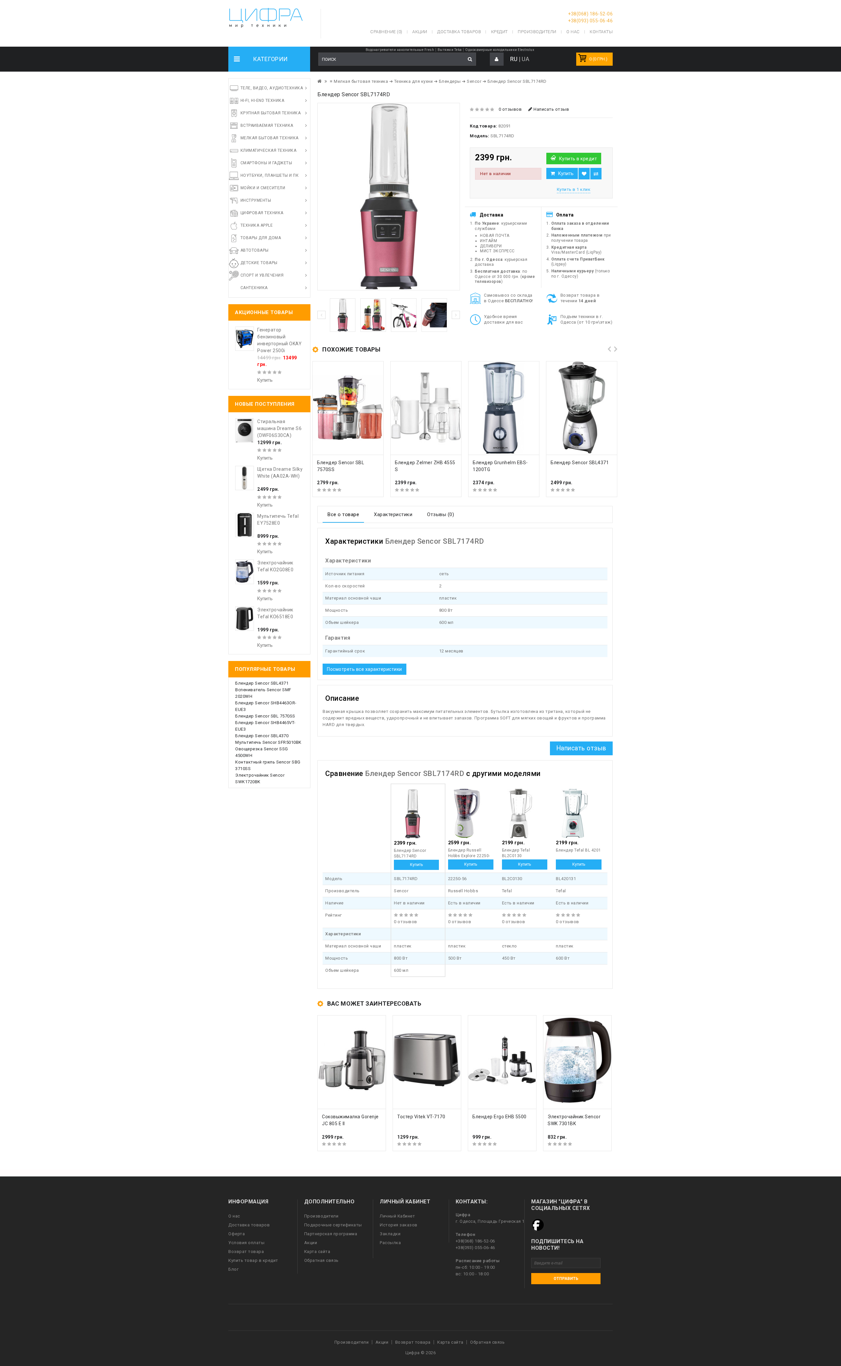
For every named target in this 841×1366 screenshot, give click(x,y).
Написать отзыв (551, 109)
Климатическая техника (268, 150)
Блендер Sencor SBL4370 (261, 735)
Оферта (236, 1233)
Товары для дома (260, 238)
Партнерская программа (330, 1233)
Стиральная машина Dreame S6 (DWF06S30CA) (279, 428)
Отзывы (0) (440, 514)
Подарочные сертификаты (333, 1224)
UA (525, 59)
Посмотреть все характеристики (364, 669)
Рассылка (390, 1242)
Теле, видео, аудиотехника (271, 88)
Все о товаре (343, 514)
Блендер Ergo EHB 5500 (499, 1116)
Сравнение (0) (386, 31)
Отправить (566, 1278)
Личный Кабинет (397, 1216)
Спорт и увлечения (262, 275)
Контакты (601, 31)
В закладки (584, 173)
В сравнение (596, 173)
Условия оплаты (246, 1242)
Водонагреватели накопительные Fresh (400, 50)
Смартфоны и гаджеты (266, 163)
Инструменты (255, 200)
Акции (310, 1242)
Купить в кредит (578, 158)
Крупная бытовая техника (270, 113)
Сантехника (254, 287)
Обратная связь (321, 1260)
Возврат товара (246, 1251)
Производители (537, 31)
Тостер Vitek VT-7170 (421, 1116)
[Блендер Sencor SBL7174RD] (388, 196)
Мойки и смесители (262, 188)
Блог (233, 1269)
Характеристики (393, 514)
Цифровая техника (262, 213)
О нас (234, 1216)
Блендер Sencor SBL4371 (261, 683)
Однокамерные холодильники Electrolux (499, 50)
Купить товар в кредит (253, 1260)
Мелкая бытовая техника (269, 138)
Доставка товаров (249, 1224)
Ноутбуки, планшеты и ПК (269, 175)
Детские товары (259, 263)
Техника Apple (256, 225)
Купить (566, 173)
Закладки (390, 1233)
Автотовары (254, 250)
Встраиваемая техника (266, 125)
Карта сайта (317, 1251)
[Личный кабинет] (497, 59)
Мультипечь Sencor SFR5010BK (268, 742)
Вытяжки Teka (450, 50)
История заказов (399, 1224)
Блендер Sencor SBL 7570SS (265, 716)
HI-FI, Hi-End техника (262, 100)
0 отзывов (510, 109)
